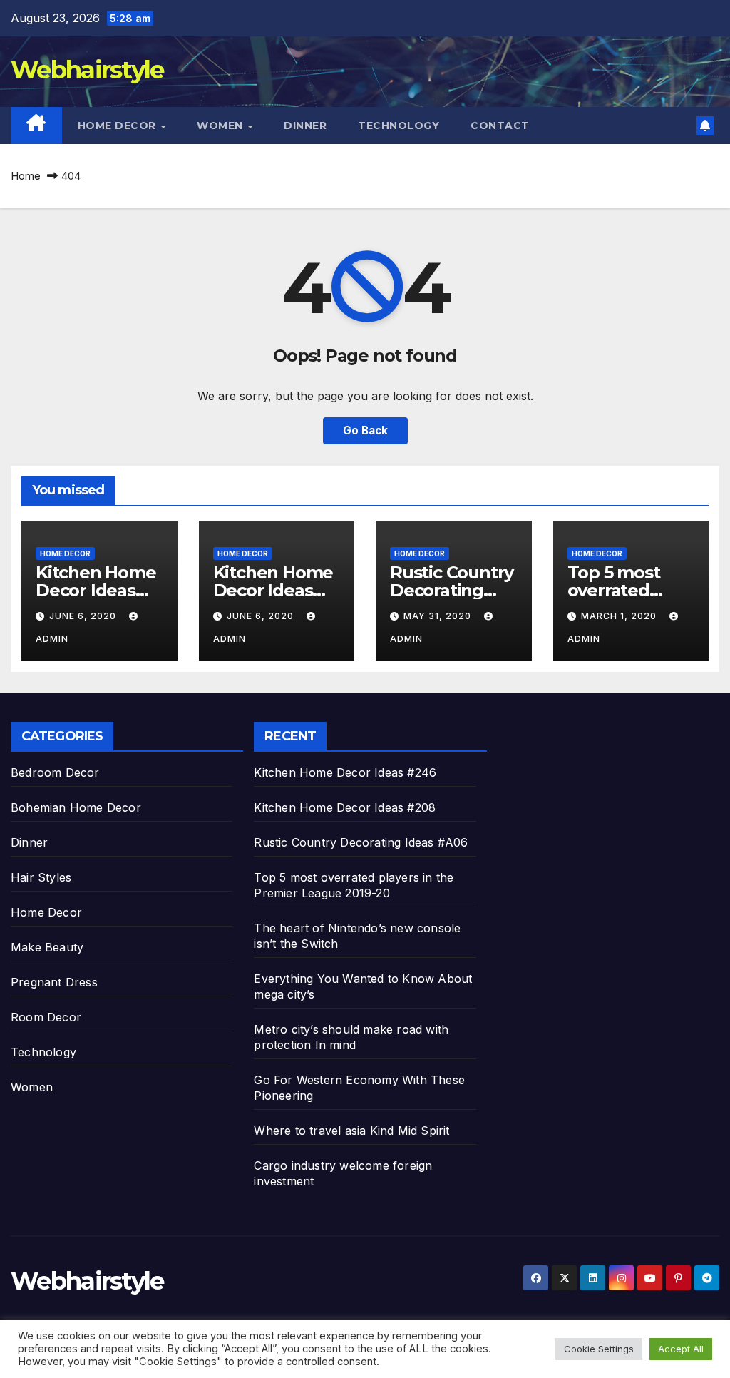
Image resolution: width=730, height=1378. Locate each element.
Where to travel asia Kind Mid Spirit (351, 1130)
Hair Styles (41, 877)
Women (221, 125)
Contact (500, 125)
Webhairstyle (87, 70)
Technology (398, 125)
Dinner (305, 125)
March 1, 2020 (620, 616)
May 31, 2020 (438, 616)
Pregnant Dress (54, 982)
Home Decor (119, 125)
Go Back (365, 430)
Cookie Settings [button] (599, 1348)
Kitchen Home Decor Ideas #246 (96, 590)
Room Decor (46, 1017)
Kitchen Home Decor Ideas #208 (273, 590)
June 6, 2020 (84, 616)
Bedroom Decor (55, 772)
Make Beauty (47, 947)
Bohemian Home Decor (76, 807)
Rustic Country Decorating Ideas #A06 (451, 590)
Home (26, 176)
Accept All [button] (681, 1348)
